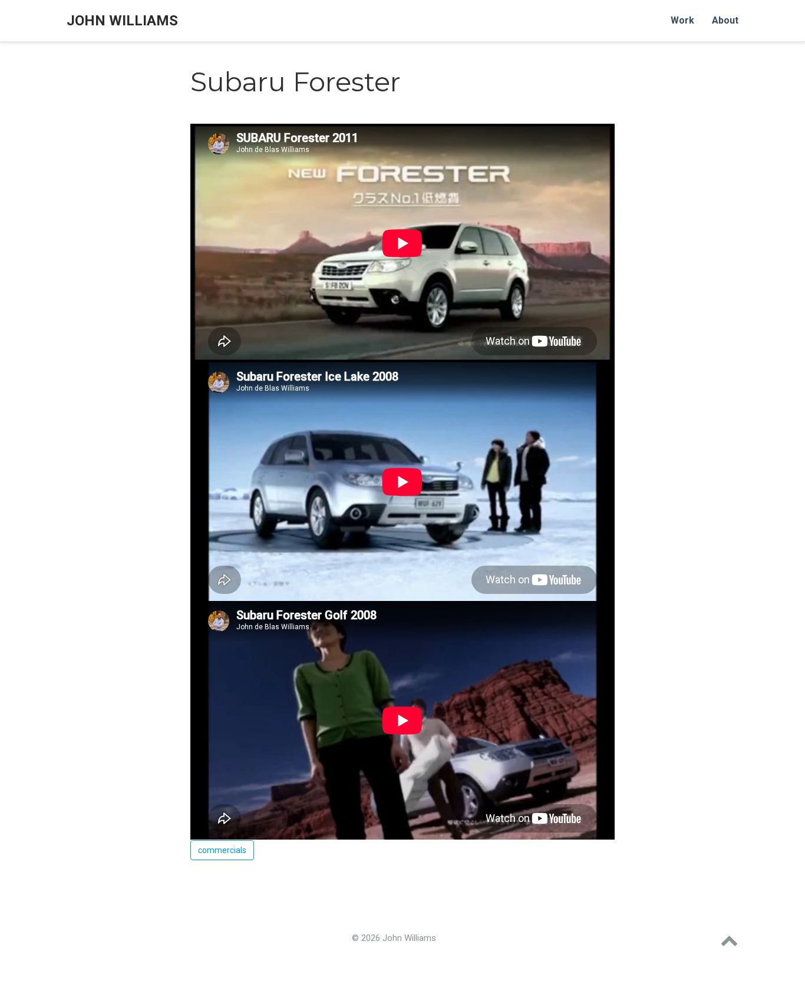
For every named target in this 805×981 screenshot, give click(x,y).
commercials (222, 850)
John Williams (122, 20)
